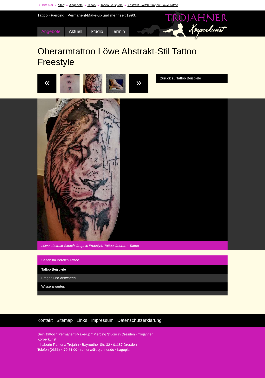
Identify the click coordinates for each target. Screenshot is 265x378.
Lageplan (124, 350)
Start (61, 5)
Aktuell (75, 31)
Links (82, 320)
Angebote (76, 5)
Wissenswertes (53, 286)
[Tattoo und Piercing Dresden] (182, 25)
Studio (97, 31)
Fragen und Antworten (58, 278)
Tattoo (91, 5)
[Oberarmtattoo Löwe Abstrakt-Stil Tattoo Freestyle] (92, 83)
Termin (118, 31)
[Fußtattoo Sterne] (115, 83)
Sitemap (64, 320)
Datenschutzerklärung (139, 320)
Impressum (102, 320)
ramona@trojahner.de (97, 350)
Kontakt (45, 320)
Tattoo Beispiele (111, 5)
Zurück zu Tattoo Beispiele (180, 78)
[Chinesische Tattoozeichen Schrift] (69, 83)
